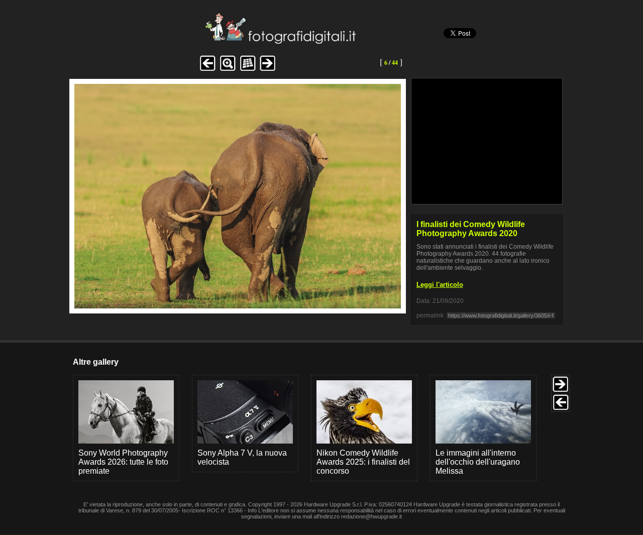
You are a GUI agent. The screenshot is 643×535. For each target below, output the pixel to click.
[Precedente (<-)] (207, 69)
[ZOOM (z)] (228, 69)
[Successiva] (237, 305)
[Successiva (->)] (268, 69)
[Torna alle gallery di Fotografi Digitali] (212, 41)
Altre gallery (96, 362)
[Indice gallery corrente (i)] (248, 69)
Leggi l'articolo (439, 284)
